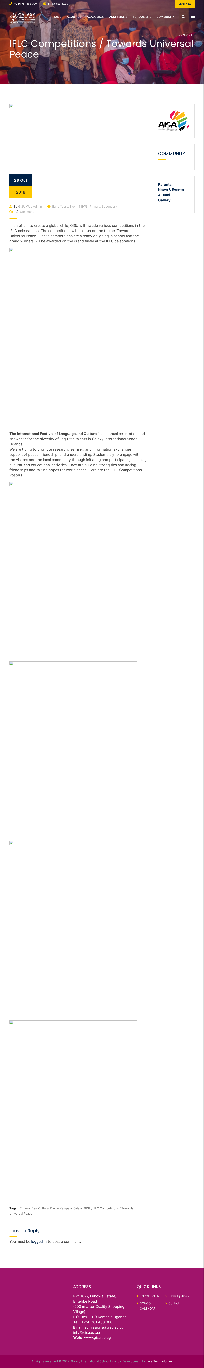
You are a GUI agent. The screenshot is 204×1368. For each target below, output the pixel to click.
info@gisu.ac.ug (58, 3)
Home (57, 17)
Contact (185, 34)
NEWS (83, 206)
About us (74, 17)
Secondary (109, 206)
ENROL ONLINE (150, 1296)
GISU (87, 1208)
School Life (142, 17)
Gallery (164, 200)
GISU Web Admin (30, 206)
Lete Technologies (159, 1361)
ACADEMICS (95, 17)
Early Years (60, 206)
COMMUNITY (166, 17)
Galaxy (77, 1208)
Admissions (118, 17)
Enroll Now (185, 3)
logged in (39, 1241)
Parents (165, 184)
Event (73, 206)
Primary (94, 206)
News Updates (178, 1296)
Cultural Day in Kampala (55, 1208)
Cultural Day (28, 1208)
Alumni (164, 195)
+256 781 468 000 (25, 3)
